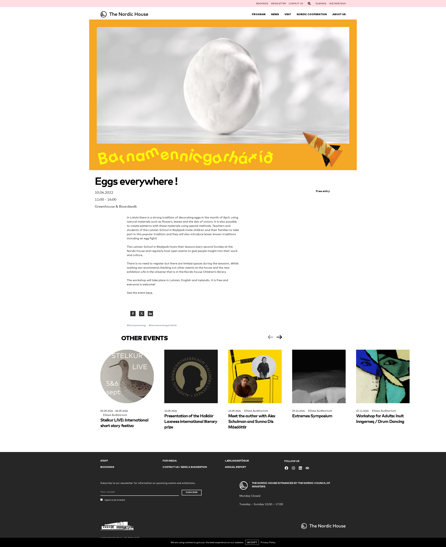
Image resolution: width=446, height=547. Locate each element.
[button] (270, 337)
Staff (104, 460)
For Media (170, 460)
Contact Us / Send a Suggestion (185, 466)
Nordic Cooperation (312, 14)
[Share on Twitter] (141, 313)
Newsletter (278, 3)
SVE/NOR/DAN (337, 3)
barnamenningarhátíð (163, 325)
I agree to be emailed (114, 500)
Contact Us (296, 3)
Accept (252, 542)
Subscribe (192, 492)
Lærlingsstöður (237, 460)
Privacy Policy (268, 542)
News (275, 14)
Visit (287, 14)
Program (259, 14)
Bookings (262, 3)
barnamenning (137, 325)
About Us (339, 14)
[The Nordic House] (131, 14)
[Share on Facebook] (133, 313)
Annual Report (235, 466)
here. (149, 292)
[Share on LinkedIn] (150, 313)
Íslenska (321, 3)
